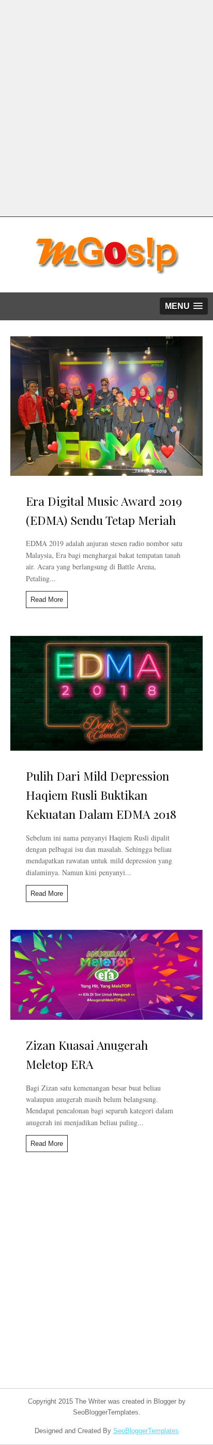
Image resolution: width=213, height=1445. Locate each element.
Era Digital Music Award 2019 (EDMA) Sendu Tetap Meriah (104, 510)
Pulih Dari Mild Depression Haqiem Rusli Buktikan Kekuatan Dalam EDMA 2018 (101, 795)
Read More (47, 599)
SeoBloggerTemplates (146, 1431)
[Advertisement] (106, 106)
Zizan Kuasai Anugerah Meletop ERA (87, 1054)
